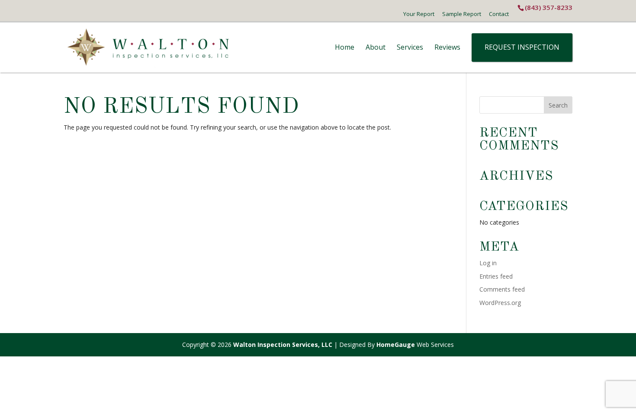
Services (410, 47)
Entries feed (496, 276)
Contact (499, 14)
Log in (488, 263)
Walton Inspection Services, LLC (282, 344)
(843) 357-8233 (548, 7)
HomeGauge (395, 344)
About (375, 47)
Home (344, 47)
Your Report (418, 14)
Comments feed (502, 289)
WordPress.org (500, 303)
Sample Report (461, 14)
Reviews (447, 47)
